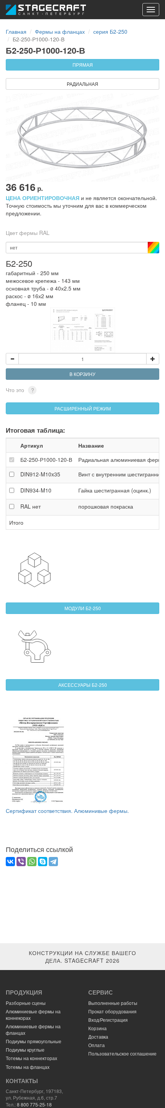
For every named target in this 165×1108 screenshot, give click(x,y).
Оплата (96, 1045)
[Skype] (42, 861)
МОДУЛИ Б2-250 (82, 608)
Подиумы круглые (25, 1049)
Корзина (97, 1028)
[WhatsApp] (31, 861)
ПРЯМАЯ (83, 64)
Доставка (98, 1036)
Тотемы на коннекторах (31, 1058)
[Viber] (21, 861)
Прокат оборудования (112, 1011)
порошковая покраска (105, 506)
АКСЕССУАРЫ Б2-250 (82, 684)
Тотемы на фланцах (28, 1067)
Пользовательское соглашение (122, 1053)
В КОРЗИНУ (82, 374)
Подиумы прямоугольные (33, 1041)
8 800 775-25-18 (34, 1104)
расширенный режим (82, 408)
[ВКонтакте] (10, 861)
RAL (30, 506)
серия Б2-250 (110, 31)
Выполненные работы (112, 1003)
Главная (16, 31)
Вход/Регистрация (108, 1019)
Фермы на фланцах (60, 31)
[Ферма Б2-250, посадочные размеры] (82, 330)
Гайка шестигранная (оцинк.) (114, 490)
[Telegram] (53, 861)
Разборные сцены (26, 1003)
